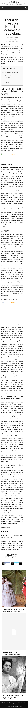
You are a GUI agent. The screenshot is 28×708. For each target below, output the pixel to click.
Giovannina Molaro (12, 37)
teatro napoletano (12, 557)
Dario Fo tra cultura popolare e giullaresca (11, 653)
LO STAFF (3, 702)
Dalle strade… (8, 75)
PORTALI (17, 704)
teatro (14, 555)
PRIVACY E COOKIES (21, 702)
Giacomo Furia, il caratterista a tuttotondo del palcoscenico (14, 697)
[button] (26, 8)
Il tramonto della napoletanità (13, 84)
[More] (20, 563)
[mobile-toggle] (2, 8)
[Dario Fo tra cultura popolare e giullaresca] (14, 631)
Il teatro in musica (10, 79)
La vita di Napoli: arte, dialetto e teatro (11, 73)
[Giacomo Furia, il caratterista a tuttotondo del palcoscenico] (14, 674)
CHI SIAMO (8, 702)
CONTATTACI (14, 702)
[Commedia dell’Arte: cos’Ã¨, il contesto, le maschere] (14, 588)
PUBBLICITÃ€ (11, 704)
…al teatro (8, 77)
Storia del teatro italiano (12, 41)
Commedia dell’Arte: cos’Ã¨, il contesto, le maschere (13, 610)
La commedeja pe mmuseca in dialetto (13, 81)
